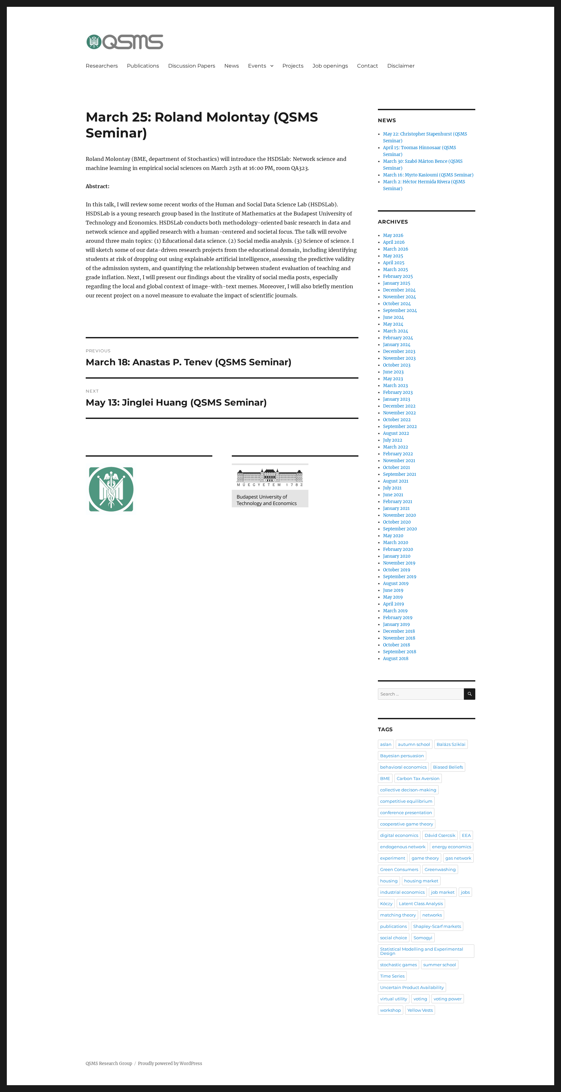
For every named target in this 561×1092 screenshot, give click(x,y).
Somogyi (423, 937)
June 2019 (393, 590)
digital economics (399, 835)
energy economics (451, 846)
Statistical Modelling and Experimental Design (421, 951)
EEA (466, 835)
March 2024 (395, 331)
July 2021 (392, 488)
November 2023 (399, 358)
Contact (367, 66)
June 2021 (393, 495)
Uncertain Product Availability (412, 987)
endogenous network (403, 846)
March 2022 (395, 447)
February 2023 (398, 392)
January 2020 (396, 556)
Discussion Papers (191, 66)
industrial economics (402, 892)
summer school (439, 964)
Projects (293, 66)
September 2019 (400, 576)
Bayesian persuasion (402, 755)
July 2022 (392, 440)
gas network (458, 858)
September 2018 (399, 652)
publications (393, 926)
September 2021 (399, 474)
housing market (421, 880)
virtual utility (393, 998)
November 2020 (399, 515)
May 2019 (393, 597)
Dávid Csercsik (440, 835)
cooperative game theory (406, 823)
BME (385, 778)
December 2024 (399, 290)
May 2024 (393, 324)
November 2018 (399, 638)
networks (432, 914)
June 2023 (393, 372)
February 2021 (397, 501)
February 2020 (398, 549)
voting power (448, 998)
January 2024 (396, 344)
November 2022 (399, 413)
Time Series (392, 976)
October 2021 (396, 467)
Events (257, 66)
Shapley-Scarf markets (437, 926)
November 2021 (399, 460)
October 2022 (397, 419)
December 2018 (399, 631)
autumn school (414, 744)
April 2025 (394, 263)
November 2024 (399, 297)
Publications (143, 66)
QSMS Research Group (109, 1063)
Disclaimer (401, 66)
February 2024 (398, 338)
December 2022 (399, 406)
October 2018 (396, 645)
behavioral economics (403, 767)
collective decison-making (408, 789)
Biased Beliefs (448, 767)
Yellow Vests (420, 1010)
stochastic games (398, 964)
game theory (425, 858)
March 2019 (395, 611)
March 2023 (395, 385)
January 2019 (396, 624)
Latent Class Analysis (421, 903)
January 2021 (396, 508)
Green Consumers (399, 869)
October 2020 (397, 522)
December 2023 (399, 351)
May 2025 (393, 256)
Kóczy (386, 903)
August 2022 (396, 433)
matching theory (398, 914)
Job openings (330, 66)
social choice (393, 937)
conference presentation (406, 812)
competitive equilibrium (406, 801)
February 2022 (398, 454)
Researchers (102, 66)
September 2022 (400, 426)
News (231, 66)
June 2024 (393, 317)
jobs (465, 892)
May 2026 (393, 235)
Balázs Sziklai (451, 744)
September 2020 (400, 529)
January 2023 (396, 399)
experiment (392, 858)
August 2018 (395, 658)
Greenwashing (440, 869)
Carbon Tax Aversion (418, 778)
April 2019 (393, 604)
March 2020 (395, 542)
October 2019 (396, 570)
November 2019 (399, 563)
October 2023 (396, 365)
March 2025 (395, 269)
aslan (386, 744)
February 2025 (398, 276)
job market (443, 892)
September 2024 (400, 310)
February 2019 (398, 617)
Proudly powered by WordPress (170, 1063)
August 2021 (395, 481)
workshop (390, 1010)
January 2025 (396, 283)
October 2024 (397, 303)
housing (389, 880)
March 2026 (395, 249)
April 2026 (394, 242)
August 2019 (396, 583)
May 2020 (393, 536)
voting (420, 998)
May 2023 (393, 379)
